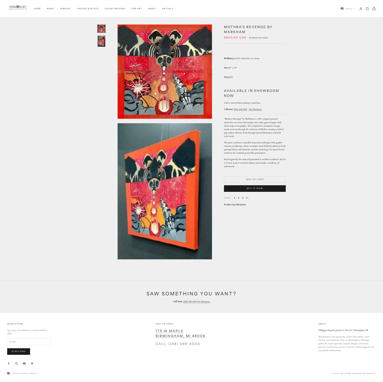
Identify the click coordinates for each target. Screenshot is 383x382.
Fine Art (136, 8)
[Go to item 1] (101, 29)
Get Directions (203, 301)
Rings (50, 8)
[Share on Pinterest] (243, 198)
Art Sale (167, 8)
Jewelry (65, 8)
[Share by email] (247, 198)
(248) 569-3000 (240, 109)
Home (37, 8)
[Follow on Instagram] (16, 363)
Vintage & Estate (88, 8)
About (152, 8)
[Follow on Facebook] (8, 363)
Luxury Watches (115, 8)
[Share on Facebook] (234, 198)
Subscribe (19, 351)
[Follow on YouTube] (24, 363)
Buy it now (255, 188)
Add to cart (255, 179)
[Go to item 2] (101, 41)
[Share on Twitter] (238, 198)
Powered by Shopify (364, 373)
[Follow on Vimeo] (32, 363)
